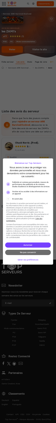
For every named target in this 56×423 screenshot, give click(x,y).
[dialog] (28, 211)
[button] (28, 199)
